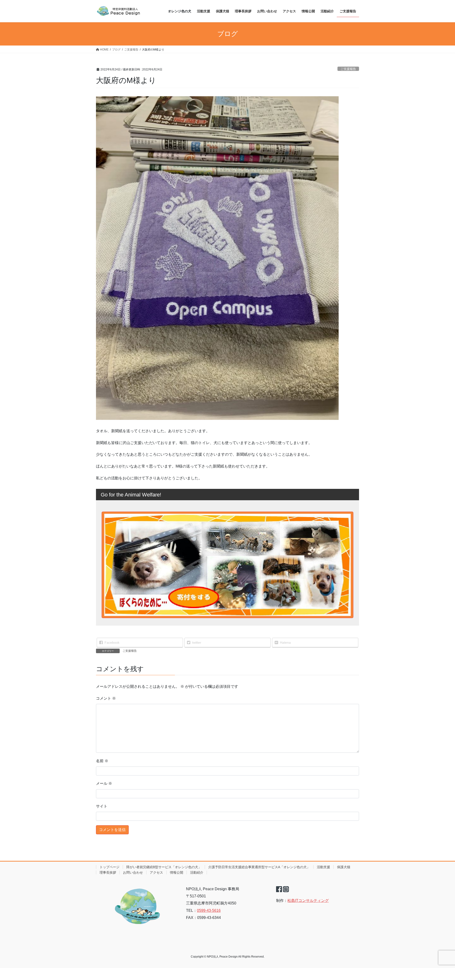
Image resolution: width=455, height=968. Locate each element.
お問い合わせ (133, 872)
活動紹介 (196, 872)
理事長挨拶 (108, 872)
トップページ (109, 867)
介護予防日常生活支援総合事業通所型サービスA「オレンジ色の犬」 (259, 867)
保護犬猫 (343, 867)
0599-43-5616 (209, 910)
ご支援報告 (348, 69)
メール (104, 783)
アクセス (156, 872)
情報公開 (176, 872)
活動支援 (323, 867)
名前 (102, 761)
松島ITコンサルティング (308, 901)
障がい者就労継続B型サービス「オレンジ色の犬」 (163, 867)
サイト (101, 806)
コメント (106, 698)
